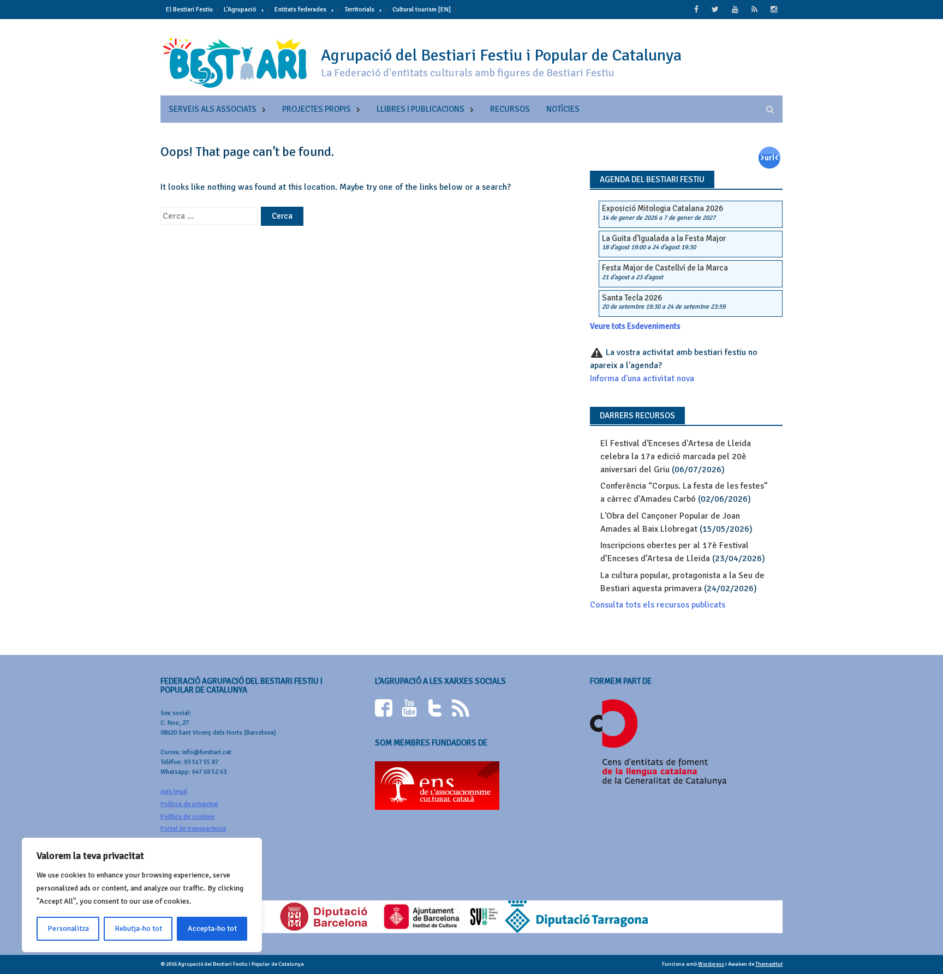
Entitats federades (300, 9)
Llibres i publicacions (420, 109)
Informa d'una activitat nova (642, 378)
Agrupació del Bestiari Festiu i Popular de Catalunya (501, 55)
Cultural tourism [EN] (421, 9)
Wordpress (711, 964)
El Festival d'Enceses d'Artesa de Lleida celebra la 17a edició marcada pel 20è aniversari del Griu (675, 456)
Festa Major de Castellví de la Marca (665, 268)
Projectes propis (316, 109)
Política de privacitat (189, 804)
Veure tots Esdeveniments (635, 326)
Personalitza (68, 928)
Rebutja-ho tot (138, 928)
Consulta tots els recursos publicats (657, 604)
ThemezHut (769, 964)
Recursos (510, 109)
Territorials (359, 9)
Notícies (563, 109)
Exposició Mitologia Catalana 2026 (662, 208)
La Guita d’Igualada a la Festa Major (664, 238)
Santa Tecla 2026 (632, 298)
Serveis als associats (212, 109)
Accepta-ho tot (212, 928)
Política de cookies (187, 817)
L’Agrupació (240, 9)
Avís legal (173, 791)
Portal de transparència (193, 829)
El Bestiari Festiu (189, 9)
